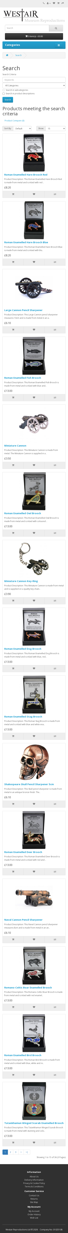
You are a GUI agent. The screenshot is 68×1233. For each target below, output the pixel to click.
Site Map (34, 1202)
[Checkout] (63, 3)
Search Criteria (9, 74)
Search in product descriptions (20, 93)
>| (27, 1152)
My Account (34, 1211)
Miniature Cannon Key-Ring (21, 581)
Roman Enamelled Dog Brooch (22, 648)
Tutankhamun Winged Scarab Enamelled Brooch (34, 1123)
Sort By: (7, 128)
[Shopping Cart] (58, 3)
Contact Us (34, 1195)
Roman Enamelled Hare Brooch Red (25, 174)
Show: (41, 128)
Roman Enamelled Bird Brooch (22, 1055)
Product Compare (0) (14, 120)
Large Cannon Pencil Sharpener (23, 310)
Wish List (34, 1217)
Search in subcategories (17, 90)
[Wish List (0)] (54, 3)
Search (18, 55)
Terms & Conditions (34, 1186)
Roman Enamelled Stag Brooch (23, 716)
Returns (34, 1198)
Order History (34, 1214)
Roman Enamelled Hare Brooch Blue (26, 242)
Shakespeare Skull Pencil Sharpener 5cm (29, 784)
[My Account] (49, 3)
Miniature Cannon (15, 445)
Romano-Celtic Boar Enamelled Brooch (28, 987)
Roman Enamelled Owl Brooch (22, 513)
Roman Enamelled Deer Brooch (23, 852)
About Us (34, 1176)
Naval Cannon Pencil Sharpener (23, 919)
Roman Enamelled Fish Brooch (22, 377)
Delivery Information (34, 1179)
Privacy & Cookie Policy (34, 1183)
